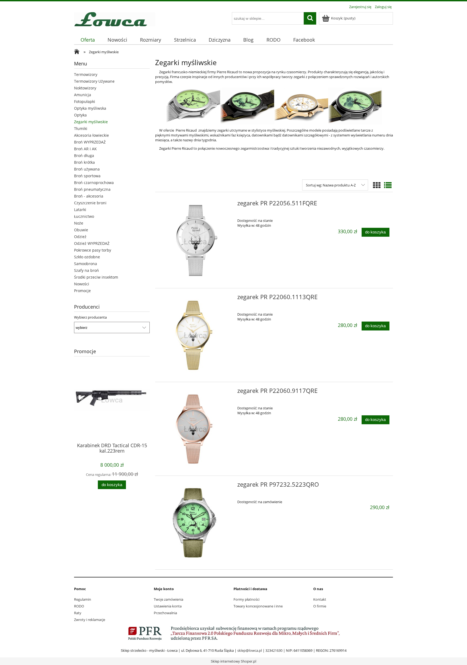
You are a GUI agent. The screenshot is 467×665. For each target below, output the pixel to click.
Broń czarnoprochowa (94, 182)
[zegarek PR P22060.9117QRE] (195, 428)
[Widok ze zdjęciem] (377, 185)
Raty (77, 612)
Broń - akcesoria (88, 196)
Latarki (80, 209)
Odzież (80, 236)
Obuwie (81, 229)
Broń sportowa (87, 175)
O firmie (319, 606)
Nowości (81, 283)
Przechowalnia (165, 612)
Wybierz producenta (90, 317)
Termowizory (85, 74)
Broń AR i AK (85, 148)
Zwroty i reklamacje (89, 619)
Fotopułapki (84, 101)
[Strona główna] (114, 18)
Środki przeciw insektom (96, 277)
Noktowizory (85, 88)
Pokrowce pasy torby (92, 250)
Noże (78, 223)
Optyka (80, 115)
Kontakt (319, 599)
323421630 (273, 650)
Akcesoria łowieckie (91, 135)
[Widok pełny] (388, 185)
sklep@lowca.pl (249, 650)
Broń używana (87, 169)
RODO (79, 606)
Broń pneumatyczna (92, 189)
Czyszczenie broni (90, 202)
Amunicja (82, 94)
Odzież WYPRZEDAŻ (91, 243)
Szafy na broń (86, 270)
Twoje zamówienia (168, 599)
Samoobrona (85, 263)
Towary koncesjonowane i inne (258, 606)
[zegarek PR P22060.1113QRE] (195, 335)
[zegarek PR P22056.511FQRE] (195, 241)
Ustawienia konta (168, 606)
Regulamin (82, 599)
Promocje (82, 290)
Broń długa (84, 155)
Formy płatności (246, 599)
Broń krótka (84, 162)
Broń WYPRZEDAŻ (90, 142)
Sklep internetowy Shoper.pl (233, 661)
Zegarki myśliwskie (91, 121)
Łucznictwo (84, 216)
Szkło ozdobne (87, 256)
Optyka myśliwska (90, 108)
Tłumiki (80, 128)
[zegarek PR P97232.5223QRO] (195, 522)
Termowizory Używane (94, 81)
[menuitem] (87, 40)
